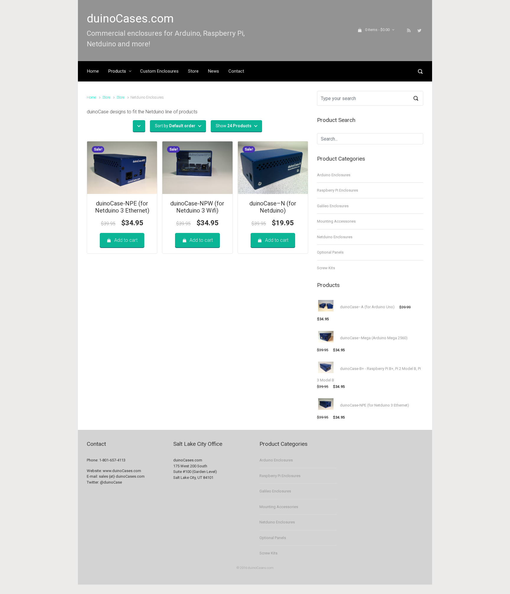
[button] (139, 126)
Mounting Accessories (336, 221)
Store (106, 97)
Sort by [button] (175, 125)
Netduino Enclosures (334, 237)
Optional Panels (330, 252)
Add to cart (126, 240)
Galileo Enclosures (333, 206)
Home (91, 97)
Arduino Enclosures (333, 175)
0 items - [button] (377, 29)
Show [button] (233, 125)
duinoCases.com (130, 18)
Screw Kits (326, 268)
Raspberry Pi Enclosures (337, 190)
